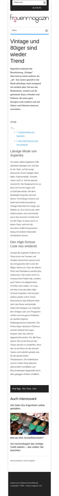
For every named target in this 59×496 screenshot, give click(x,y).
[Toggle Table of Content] (12, 128)
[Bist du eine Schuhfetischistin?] (29, 434)
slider (34, 389)
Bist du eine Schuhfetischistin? (27, 437)
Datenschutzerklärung (29, 483)
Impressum (14, 483)
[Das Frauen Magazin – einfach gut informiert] (29, 22)
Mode (29, 389)
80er (24, 389)
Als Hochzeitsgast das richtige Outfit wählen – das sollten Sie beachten (26, 447)
